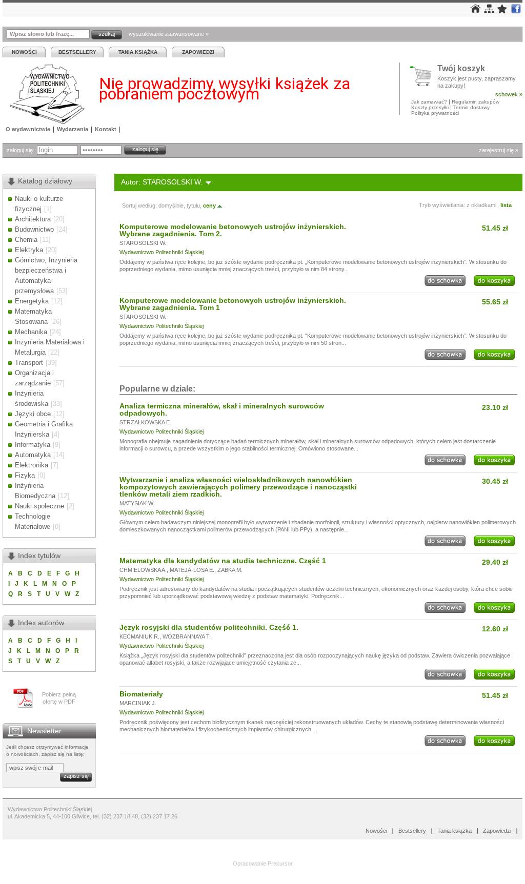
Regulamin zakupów (475, 102)
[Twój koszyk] (423, 76)
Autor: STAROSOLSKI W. (162, 182)
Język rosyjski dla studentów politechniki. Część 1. (208, 627)
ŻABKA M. (230, 570)
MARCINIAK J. (137, 703)
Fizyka (25, 475)
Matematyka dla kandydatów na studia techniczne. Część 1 (222, 561)
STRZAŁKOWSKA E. (145, 422)
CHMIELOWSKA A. (143, 570)
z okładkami (481, 205)
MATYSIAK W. (136, 503)
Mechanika (31, 332)
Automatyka (33, 455)
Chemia (26, 239)
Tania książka (137, 52)
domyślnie (171, 205)
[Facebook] (516, 11)
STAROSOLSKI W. (142, 243)
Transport (29, 362)
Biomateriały (141, 694)
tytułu (193, 205)
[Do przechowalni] (445, 284)
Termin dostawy (471, 107)
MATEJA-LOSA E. (192, 570)
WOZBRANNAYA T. (187, 636)
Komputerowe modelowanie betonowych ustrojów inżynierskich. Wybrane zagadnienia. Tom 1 (232, 304)
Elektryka (29, 250)
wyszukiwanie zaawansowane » (169, 34)
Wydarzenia (72, 129)
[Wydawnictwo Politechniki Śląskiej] (44, 94)
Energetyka (32, 301)
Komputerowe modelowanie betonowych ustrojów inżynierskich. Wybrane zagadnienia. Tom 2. (232, 230)
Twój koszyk (461, 69)
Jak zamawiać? (429, 102)
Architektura (33, 219)
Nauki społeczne (39, 506)
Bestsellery (77, 52)
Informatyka (32, 444)
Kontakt (105, 129)
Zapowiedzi (198, 52)
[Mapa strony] (489, 11)
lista (506, 205)
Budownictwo (34, 229)
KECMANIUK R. (139, 636)
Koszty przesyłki (430, 107)
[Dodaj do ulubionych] (502, 11)
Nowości (24, 52)
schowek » (508, 94)
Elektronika (31, 465)
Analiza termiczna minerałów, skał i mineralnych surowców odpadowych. (221, 409)
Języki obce (33, 414)
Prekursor (280, 863)
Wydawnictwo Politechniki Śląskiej (161, 252)
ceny (209, 205)
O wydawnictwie (28, 129)
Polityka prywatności (435, 113)
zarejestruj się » (498, 150)
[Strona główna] (475, 11)
